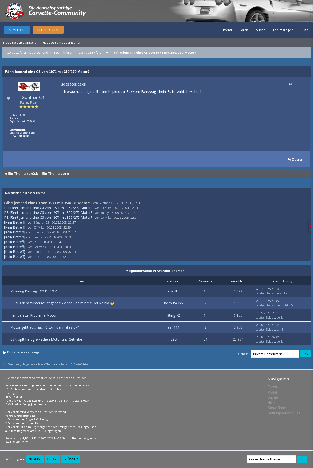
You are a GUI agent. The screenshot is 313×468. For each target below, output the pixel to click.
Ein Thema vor (54, 173)
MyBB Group (62, 438)
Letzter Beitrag (265, 293)
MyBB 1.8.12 (29, 438)
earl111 (173, 327)
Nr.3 (36, 257)
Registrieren (47, 30)
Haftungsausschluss (284, 413)
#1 (290, 84)
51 (206, 339)
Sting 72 (173, 315)
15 (206, 291)
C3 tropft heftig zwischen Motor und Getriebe (46, 339)
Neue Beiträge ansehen (21, 42)
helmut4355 (173, 303)
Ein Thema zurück (23, 173)
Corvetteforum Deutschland (27, 52)
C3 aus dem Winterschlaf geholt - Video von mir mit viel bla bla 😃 (62, 303)
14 (206, 315)
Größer (70, 459)
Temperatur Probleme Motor (33, 315)
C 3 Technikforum (91, 52)
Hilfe (305, 30)
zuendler (283, 293)
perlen (281, 317)
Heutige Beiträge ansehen (62, 42)
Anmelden (17, 30)
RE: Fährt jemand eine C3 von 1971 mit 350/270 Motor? (48, 207)
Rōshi (8, 442)
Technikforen (63, 52)
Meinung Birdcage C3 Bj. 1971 (34, 291)
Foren (244, 30)
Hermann (39, 237)
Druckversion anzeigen (24, 352)
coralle (173, 291)
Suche (260, 30)
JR (34, 242)
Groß (52, 459)
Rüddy (104, 213)
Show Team (277, 408)
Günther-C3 (33, 97)
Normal (35, 459)
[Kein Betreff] (14, 222)
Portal (227, 30)
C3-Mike (105, 208)
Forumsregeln (283, 30)
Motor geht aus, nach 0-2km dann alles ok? (44, 327)
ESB (173, 339)
